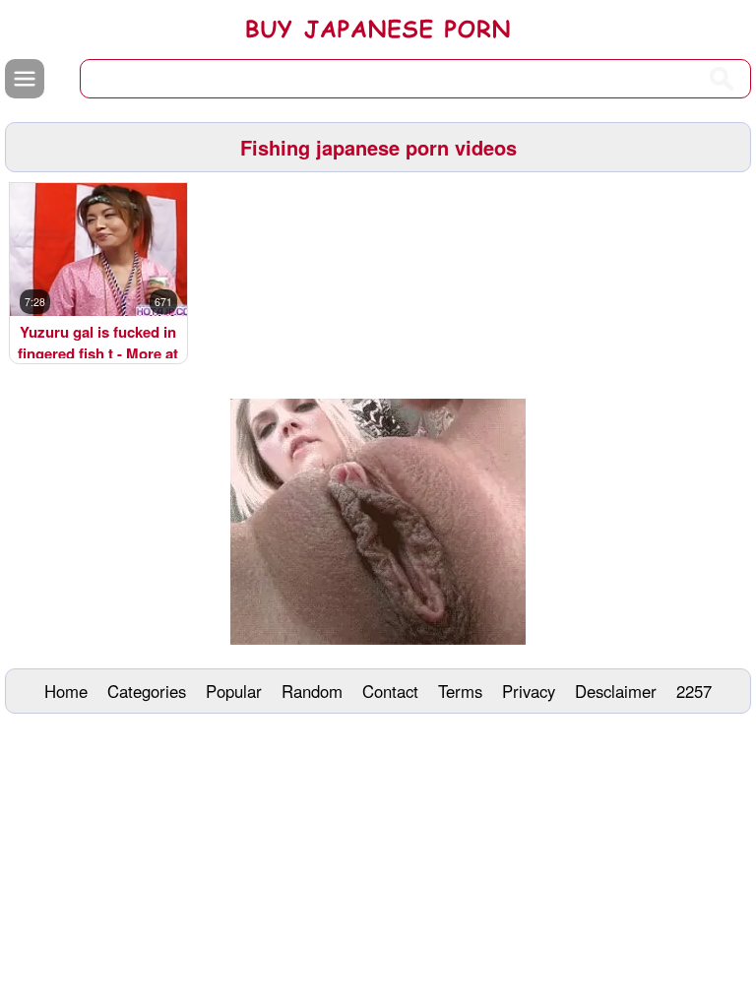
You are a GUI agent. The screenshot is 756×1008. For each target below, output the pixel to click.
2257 (694, 691)
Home (66, 691)
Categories (146, 691)
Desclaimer (616, 691)
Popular (234, 691)
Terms (460, 691)
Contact (390, 691)
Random (312, 691)
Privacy (528, 691)
